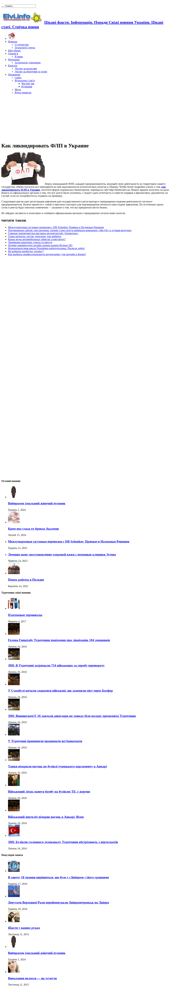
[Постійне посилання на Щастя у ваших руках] (14, 921)
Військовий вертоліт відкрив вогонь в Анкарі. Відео (46, 817)
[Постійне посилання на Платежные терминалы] (14, 608)
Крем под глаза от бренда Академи (33, 528)
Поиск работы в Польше (26, 579)
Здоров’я (13, 53)
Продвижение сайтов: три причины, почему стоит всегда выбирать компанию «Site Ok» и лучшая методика (69, 230)
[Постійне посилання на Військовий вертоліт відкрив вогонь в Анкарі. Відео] (14, 810)
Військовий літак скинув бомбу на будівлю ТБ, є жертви (49, 791)
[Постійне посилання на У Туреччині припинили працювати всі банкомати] (14, 734)
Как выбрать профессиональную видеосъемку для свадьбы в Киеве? (47, 254)
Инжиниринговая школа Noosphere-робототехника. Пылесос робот (46, 248)
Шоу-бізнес (14, 50)
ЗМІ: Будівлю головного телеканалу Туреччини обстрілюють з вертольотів (63, 842)
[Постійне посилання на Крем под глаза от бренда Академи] (14, 522)
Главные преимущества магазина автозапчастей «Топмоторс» (43, 233)
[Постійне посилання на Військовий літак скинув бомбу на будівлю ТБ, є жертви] (14, 785)
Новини (12, 41)
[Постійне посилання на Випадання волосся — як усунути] (14, 971)
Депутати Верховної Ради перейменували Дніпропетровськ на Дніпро (58, 902)
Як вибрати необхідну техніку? (26, 251)
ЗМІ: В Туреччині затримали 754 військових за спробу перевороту (56, 665)
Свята (18, 77)
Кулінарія (26, 86)
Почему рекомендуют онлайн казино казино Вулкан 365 (40, 245)
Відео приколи (23, 92)
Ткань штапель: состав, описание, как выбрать (34, 236)
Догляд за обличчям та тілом (31, 71)
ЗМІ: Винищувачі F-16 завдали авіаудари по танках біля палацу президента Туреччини (72, 716)
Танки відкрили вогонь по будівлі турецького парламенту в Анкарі (57, 766)
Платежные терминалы (25, 615)
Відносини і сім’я (25, 80)
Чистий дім (27, 83)
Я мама (19, 56)
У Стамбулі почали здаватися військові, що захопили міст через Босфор (60, 690)
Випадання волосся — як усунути (32, 978)
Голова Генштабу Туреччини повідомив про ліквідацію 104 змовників (59, 640)
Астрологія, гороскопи (28, 62)
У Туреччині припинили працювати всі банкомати (45, 741)
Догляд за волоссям (26, 68)
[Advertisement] (85, 117)
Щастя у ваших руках (24, 928)
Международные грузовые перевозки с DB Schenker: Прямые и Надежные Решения (56, 227)
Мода (18, 89)
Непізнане (14, 59)
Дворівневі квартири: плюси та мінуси (30, 242)
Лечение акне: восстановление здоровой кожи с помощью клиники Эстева (62, 554)
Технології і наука (25, 47)
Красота (12, 65)
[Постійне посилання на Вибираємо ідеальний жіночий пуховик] (14, 497)
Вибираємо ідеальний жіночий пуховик (36, 503)
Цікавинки (14, 74)
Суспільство (22, 44)
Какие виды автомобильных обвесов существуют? (37, 239)
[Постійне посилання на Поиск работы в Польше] (14, 573)
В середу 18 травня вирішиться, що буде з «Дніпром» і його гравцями (58, 877)
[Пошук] (2, 6)
